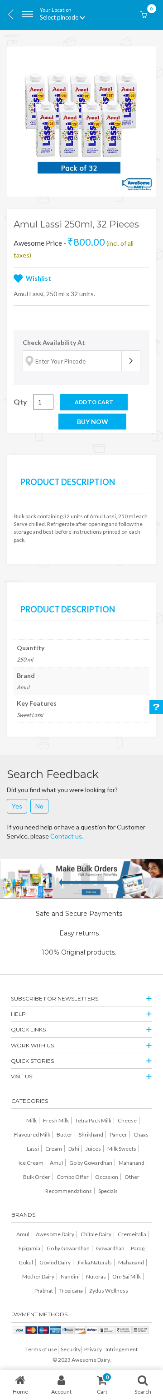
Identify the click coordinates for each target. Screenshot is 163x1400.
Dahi (73, 1148)
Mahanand (131, 1162)
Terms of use (41, 1349)
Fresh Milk (56, 1120)
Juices (93, 1148)
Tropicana (71, 1290)
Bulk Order (36, 1176)
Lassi (33, 1148)
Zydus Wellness (108, 1290)
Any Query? (156, 707)
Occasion (106, 1176)
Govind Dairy (55, 1262)
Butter (64, 1134)
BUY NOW (92, 421)
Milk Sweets (121, 1148)
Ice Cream (31, 1162)
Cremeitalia (132, 1234)
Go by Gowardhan (90, 1162)
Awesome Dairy (55, 1234)
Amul (56, 1162)
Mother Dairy (38, 1276)
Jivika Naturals (94, 1262)
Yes (17, 806)
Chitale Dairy (96, 1234)
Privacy (93, 1349)
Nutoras (96, 1276)
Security (71, 1349)
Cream (53, 1148)
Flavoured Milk (32, 1134)
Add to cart (94, 402)
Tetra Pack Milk (93, 1120)
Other (132, 1176)
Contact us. (66, 836)
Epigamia (29, 1248)
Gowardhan (110, 1248)
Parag (137, 1248)
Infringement (121, 1349)
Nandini (70, 1276)
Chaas (141, 1134)
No (39, 806)
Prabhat (43, 1290)
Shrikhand (91, 1134)
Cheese (127, 1120)
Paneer (118, 1134)
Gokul (26, 1262)
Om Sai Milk (126, 1276)
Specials (108, 1191)
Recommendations (68, 1191)
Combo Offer (73, 1176)
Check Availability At (54, 342)
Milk (31, 1120)
